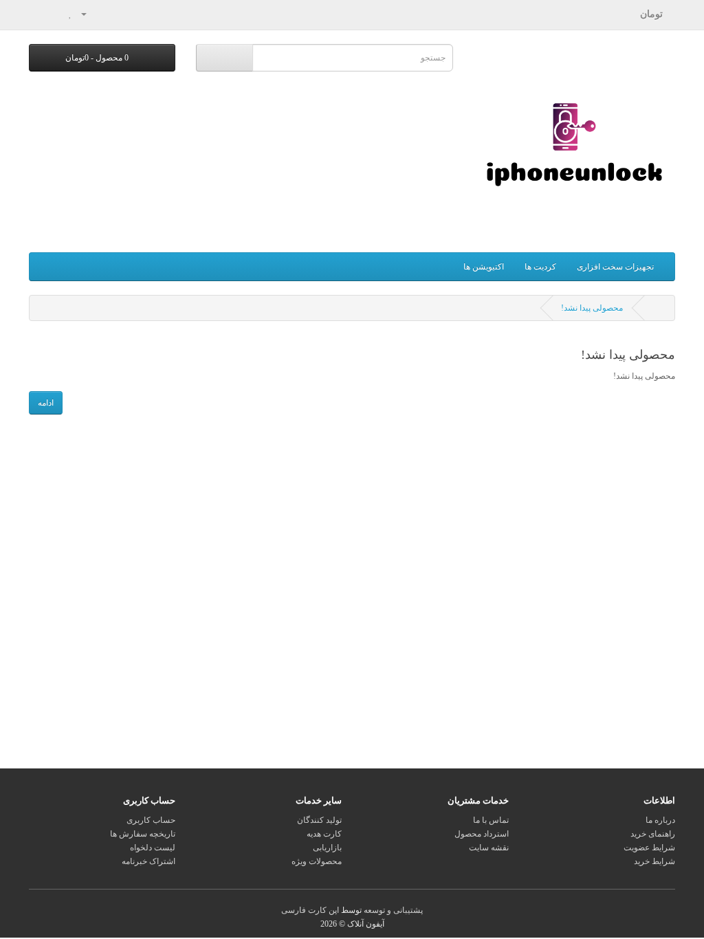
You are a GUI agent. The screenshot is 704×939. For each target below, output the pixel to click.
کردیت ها (540, 267)
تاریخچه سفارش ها (142, 834)
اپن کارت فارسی (310, 910)
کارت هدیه (324, 834)
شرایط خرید (654, 861)
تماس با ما (491, 820)
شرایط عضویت (649, 847)
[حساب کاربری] (89, 14)
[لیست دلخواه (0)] (70, 14)
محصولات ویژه (317, 861)
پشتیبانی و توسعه (393, 910)
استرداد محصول (481, 834)
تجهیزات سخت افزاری (615, 267)
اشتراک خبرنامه (148, 861)
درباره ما (660, 820)
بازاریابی (327, 847)
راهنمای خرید (652, 834)
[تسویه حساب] (39, 14)
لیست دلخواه (152, 847)
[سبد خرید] (56, 14)
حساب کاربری (150, 820)
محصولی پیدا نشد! (592, 308)
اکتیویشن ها (483, 267)
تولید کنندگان (319, 820)
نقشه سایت (489, 847)
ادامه (46, 403)
